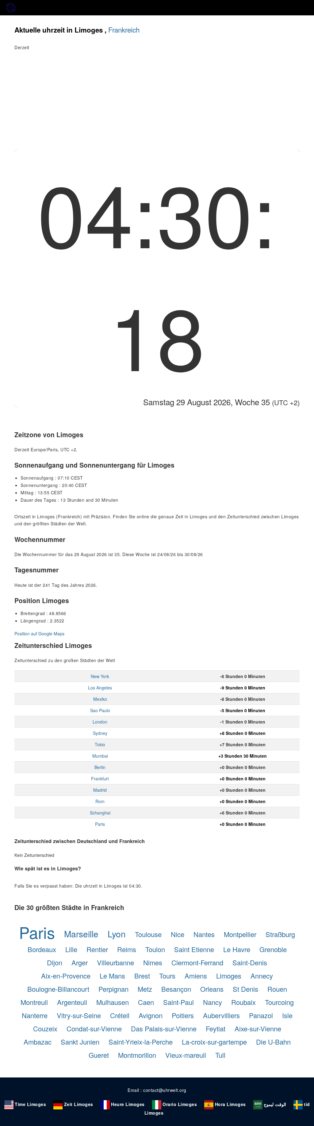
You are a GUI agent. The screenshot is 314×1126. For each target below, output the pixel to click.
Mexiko (100, 699)
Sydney (100, 733)
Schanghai (100, 813)
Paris (100, 824)
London (100, 722)
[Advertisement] (157, 104)
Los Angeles (100, 688)
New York (100, 676)
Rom (100, 801)
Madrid (100, 790)
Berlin (99, 767)
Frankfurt (100, 778)
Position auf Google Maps (39, 633)
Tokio (100, 744)
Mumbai (100, 756)
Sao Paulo (100, 710)
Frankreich (124, 29)
